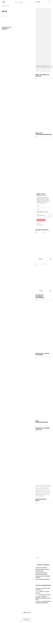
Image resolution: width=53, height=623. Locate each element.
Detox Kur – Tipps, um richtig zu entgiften (6, 28)
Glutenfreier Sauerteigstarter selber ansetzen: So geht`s (43, 598)
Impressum (26, 619)
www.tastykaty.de (26, 618)
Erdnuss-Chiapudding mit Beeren (43, 579)
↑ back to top (26, 612)
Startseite (4, 5)
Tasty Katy (38, 588)
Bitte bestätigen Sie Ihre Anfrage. (42, 211)
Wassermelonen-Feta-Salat (41, 567)
